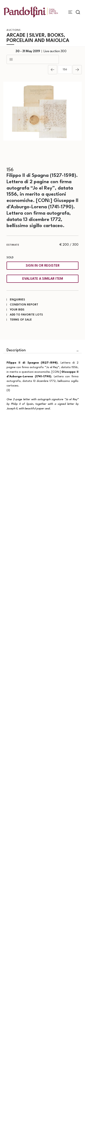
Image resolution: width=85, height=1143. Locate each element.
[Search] (78, 12)
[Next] (77, 69)
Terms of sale (21, 319)
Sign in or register (43, 265)
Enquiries (17, 299)
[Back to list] (33, 59)
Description (16, 350)
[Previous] (52, 69)
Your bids (17, 309)
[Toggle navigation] (70, 12)
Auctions (13, 30)
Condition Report (24, 304)
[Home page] (30, 12)
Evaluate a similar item (42, 279)
